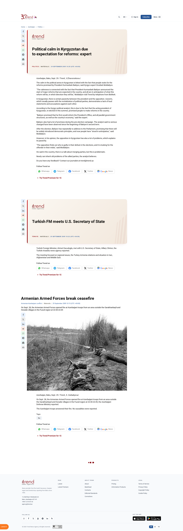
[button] (23, 31)
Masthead (88, 487)
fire (39, 418)
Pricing (114, 484)
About (87, 484)
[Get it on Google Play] (154, 518)
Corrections (88, 496)
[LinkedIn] (47, 518)
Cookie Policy (142, 493)
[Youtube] (38, 518)
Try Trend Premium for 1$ (50, 178)
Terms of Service (143, 484)
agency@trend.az (27, 504)
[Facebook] (28, 518)
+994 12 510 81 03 (27, 501)
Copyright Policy (143, 490)
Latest (60, 484)
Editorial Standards (91, 493)
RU (159, 527)
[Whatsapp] (24, 518)
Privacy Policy (143, 487)
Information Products (119, 487)
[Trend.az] (29, 17)
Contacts (88, 490)
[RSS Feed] (52, 518)
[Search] (119, 17)
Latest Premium (63, 487)
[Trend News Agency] (28, 482)
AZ (155, 527)
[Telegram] (42, 518)
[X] (33, 518)
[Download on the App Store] (139, 518)
